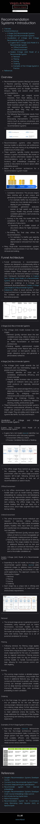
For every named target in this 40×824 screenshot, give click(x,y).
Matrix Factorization (11, 799)
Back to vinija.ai (20, 7)
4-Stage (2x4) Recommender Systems (20, 36)
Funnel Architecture (11, 31)
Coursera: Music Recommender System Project (21, 782)
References (8, 71)
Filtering (16, 59)
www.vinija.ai (20, 819)
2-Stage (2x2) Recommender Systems (21, 33)
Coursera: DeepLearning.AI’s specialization (19, 785)
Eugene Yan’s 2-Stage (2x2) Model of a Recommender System (21, 278)
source (25, 433)
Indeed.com (8, 290)
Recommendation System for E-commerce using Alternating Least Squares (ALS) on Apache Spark (21, 803)
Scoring (16, 61)
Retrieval (16, 57)
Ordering (16, 64)
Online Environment (20, 50)
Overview (7, 29)
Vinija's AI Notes (20, 3)
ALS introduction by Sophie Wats (16, 796)
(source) (25, 729)
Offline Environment (20, 47)
